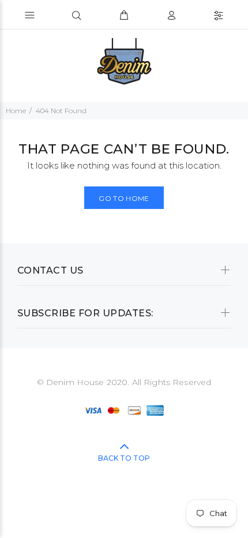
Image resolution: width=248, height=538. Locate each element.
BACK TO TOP (124, 458)
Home (16, 110)
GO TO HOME (124, 198)
